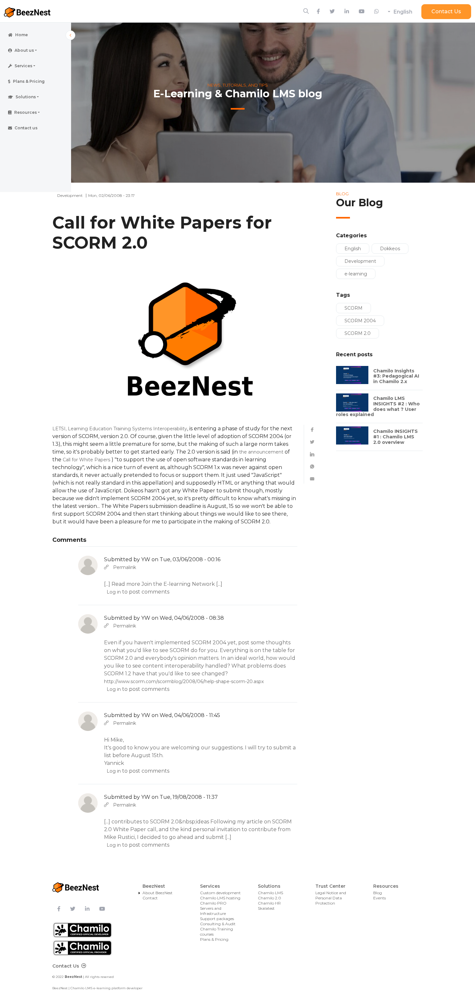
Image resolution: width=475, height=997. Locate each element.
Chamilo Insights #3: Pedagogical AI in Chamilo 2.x (396, 376)
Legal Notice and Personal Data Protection (330, 898)
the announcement (261, 452)
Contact (150, 897)
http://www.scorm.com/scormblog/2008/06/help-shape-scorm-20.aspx (184, 681)
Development (360, 261)
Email (312, 479)
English (403, 12)
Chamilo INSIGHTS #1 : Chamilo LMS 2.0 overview (395, 436)
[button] (35, 50)
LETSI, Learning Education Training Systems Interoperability (119, 429)
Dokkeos (390, 249)
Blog (377, 892)
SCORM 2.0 (357, 333)
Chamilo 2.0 (269, 897)
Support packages (217, 918)
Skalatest (266, 908)
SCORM (353, 308)
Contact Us (446, 11)
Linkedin (312, 454)
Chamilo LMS (270, 892)
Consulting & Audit (218, 923)
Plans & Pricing (214, 939)
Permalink (124, 567)
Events (379, 897)
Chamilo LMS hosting (220, 897)
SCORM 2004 (360, 321)
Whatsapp (312, 466)
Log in (114, 592)
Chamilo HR (269, 903)
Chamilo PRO (213, 903)
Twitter (312, 442)
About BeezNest (157, 892)
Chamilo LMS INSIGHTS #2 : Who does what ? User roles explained (378, 406)
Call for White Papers (86, 460)
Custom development (220, 892)
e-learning (355, 274)
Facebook (312, 429)
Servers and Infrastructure (213, 911)
